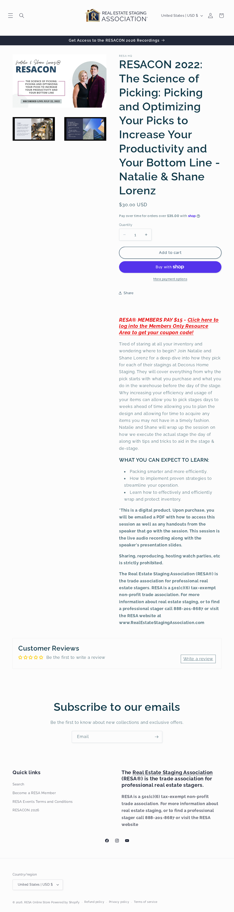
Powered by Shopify (65, 902)
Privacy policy (119, 902)
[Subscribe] (156, 737)
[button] (10, 15)
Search (18, 784)
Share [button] (128, 293)
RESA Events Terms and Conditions (43, 802)
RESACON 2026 (26, 810)
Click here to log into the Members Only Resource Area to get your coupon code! (169, 326)
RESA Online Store (37, 902)
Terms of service (145, 902)
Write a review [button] (198, 658)
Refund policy (94, 902)
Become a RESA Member (34, 793)
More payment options (170, 279)
